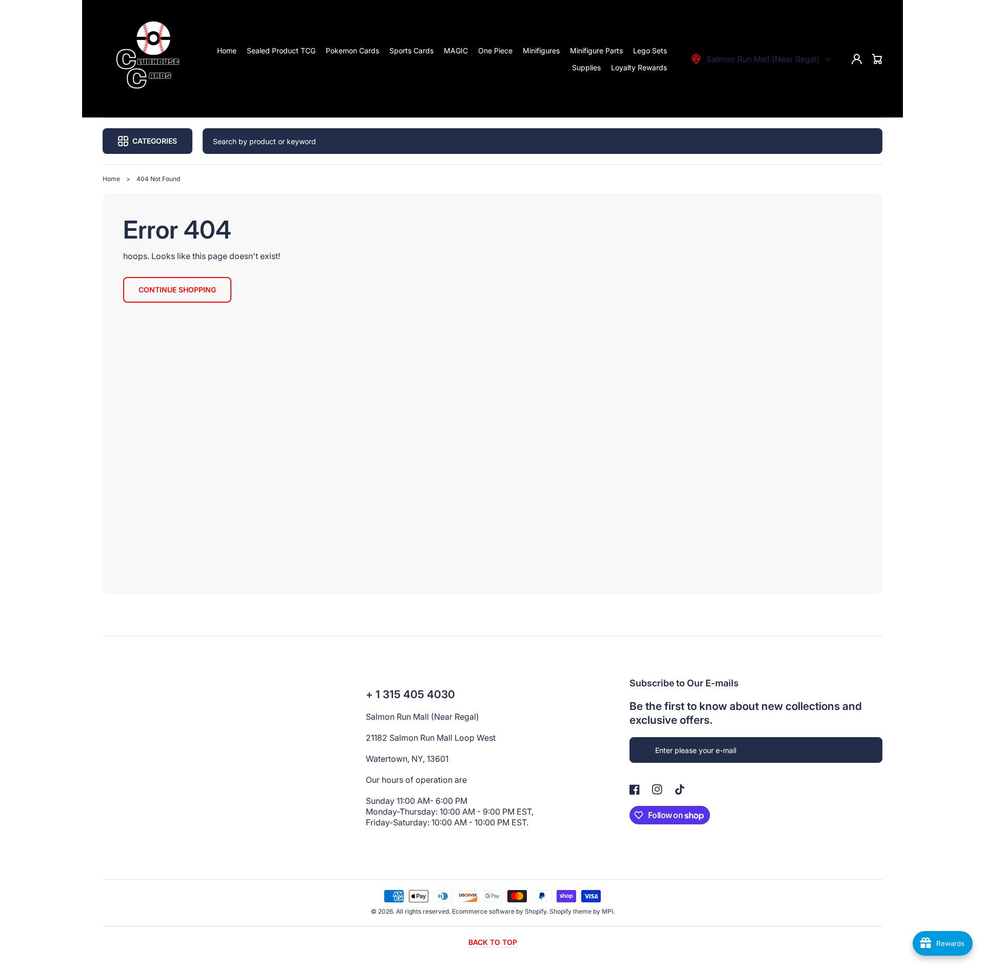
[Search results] (869, 141)
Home (111, 179)
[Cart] (877, 59)
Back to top (492, 942)
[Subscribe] (869, 750)
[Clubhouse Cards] (150, 59)
